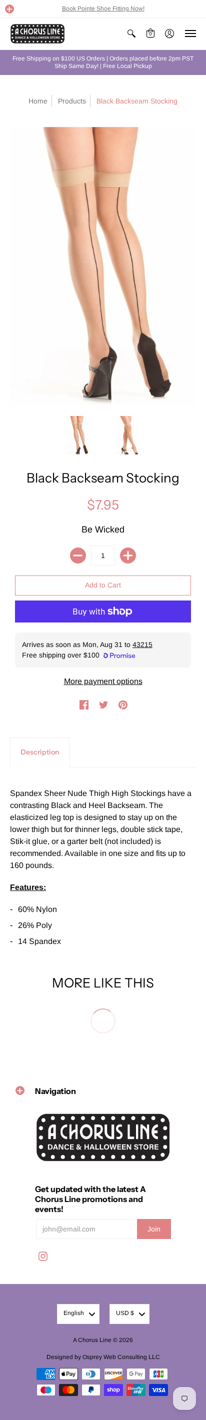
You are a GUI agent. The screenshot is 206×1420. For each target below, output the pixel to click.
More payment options (103, 681)
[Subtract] (78, 556)
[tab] (40, 753)
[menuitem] (131, 34)
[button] (9, 9)
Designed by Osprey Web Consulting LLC (103, 1357)
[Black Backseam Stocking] (78, 435)
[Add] (128, 556)
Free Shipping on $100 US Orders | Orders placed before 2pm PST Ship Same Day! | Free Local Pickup (103, 62)
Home (38, 101)
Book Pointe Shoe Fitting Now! (103, 8)
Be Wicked (103, 529)
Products (72, 101)
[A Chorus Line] (37, 34)
